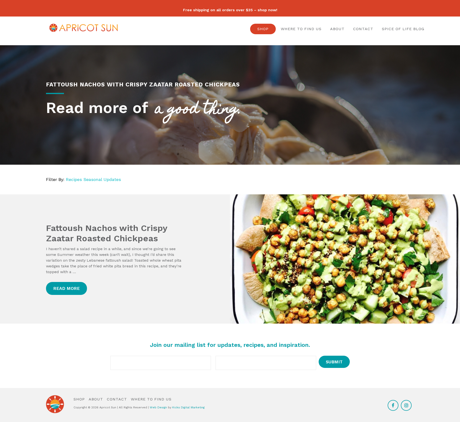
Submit (334, 361)
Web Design (158, 407)
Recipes (74, 179)
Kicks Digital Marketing (188, 407)
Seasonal (92, 179)
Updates (112, 179)
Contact (363, 29)
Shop (263, 29)
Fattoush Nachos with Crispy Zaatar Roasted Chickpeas (106, 233)
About (337, 29)
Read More (66, 288)
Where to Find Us (301, 29)
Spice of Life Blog (403, 29)
